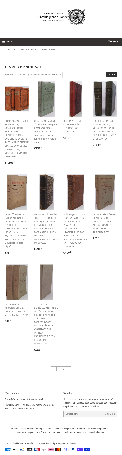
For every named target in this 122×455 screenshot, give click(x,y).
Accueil (8, 49)
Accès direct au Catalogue (32, 429)
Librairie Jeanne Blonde (22, 443)
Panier (116, 41)
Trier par (9, 74)
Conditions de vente (72, 432)
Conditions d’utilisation (93, 432)
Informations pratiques (98, 429)
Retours (56, 432)
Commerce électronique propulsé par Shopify (56, 443)
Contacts (81, 429)
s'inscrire (110, 414)
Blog (49, 429)
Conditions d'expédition (64, 429)
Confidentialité (43, 432)
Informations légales (25, 432)
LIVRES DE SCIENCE (27, 49)
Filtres (111, 74)
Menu (9, 41)
